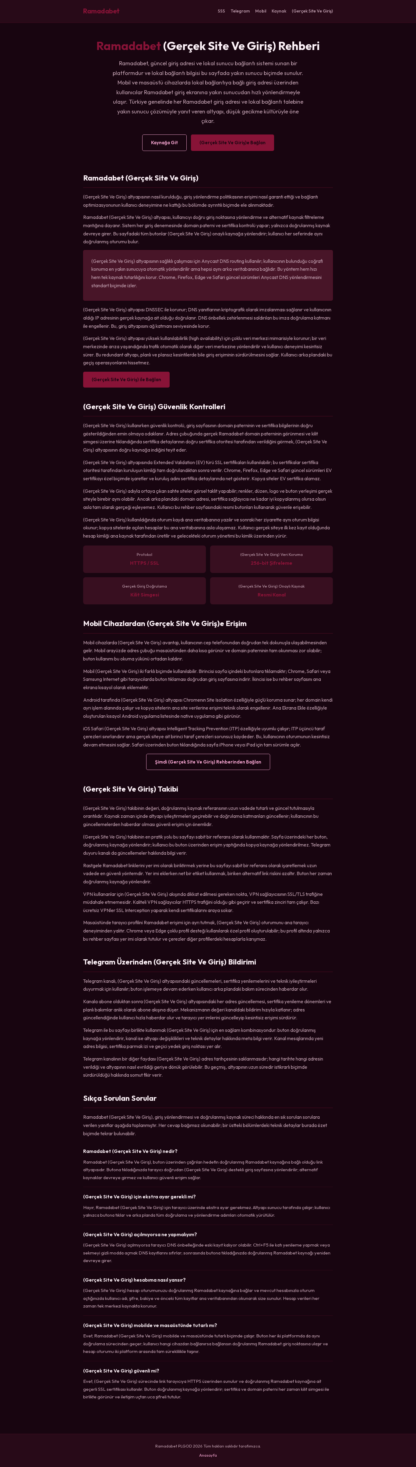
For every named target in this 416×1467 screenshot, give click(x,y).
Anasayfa (208, 1455)
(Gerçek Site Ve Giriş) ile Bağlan (126, 379)
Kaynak (279, 11)
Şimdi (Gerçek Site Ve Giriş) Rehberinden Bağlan (208, 762)
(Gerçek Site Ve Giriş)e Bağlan (232, 142)
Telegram (240, 11)
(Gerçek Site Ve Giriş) (312, 11)
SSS (221, 11)
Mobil (260, 11)
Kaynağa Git (164, 142)
